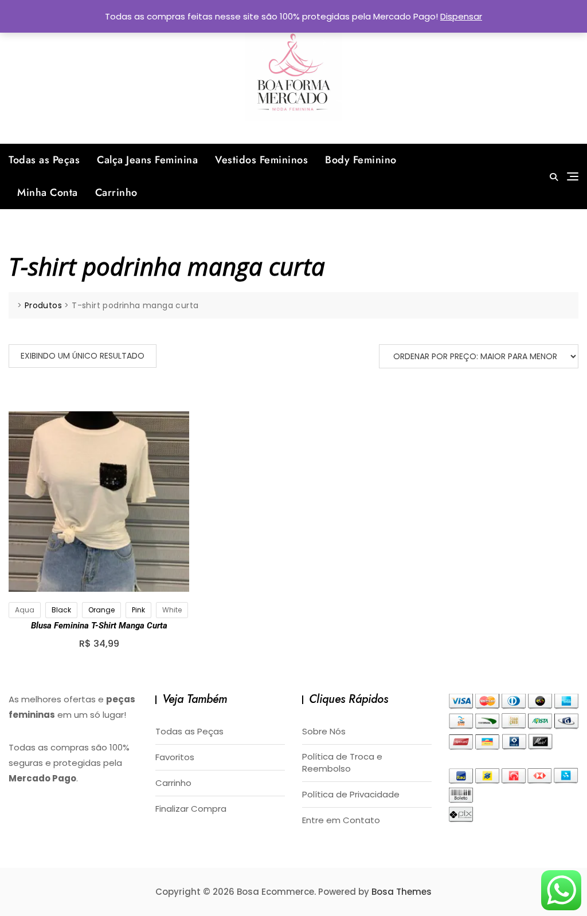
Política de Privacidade (351, 794)
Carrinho (116, 192)
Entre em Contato (341, 820)
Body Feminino (361, 159)
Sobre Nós (324, 731)
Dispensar (461, 16)
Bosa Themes (401, 892)
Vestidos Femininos (261, 159)
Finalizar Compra (190, 809)
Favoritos (174, 757)
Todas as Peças (44, 159)
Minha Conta (47, 192)
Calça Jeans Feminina (147, 159)
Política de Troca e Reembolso (342, 762)
